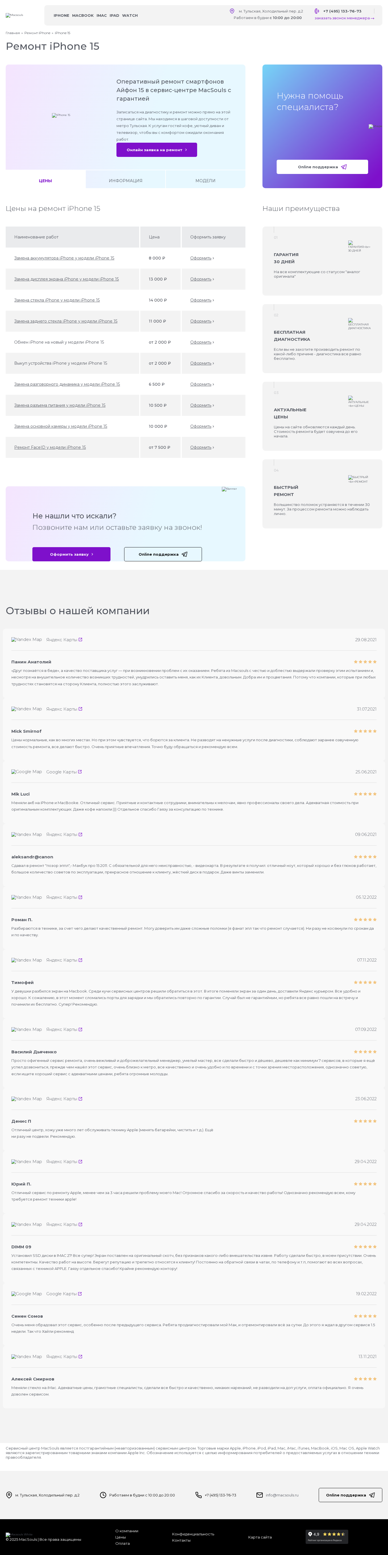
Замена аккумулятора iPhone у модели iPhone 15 (64, 258)
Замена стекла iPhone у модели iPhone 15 (57, 300)
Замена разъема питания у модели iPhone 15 (59, 405)
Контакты (181, 1540)
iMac (102, 15)
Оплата (122, 1543)
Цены (45, 180)
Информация (126, 180)
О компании (126, 1531)
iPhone (61, 15)
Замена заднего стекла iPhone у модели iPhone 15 (65, 321)
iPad (114, 15)
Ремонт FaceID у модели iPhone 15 (50, 447)
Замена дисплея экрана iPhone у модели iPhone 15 (66, 279)
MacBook (83, 15)
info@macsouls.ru (282, 1495)
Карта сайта (260, 1537)
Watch (130, 15)
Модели (205, 180)
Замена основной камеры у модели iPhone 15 (60, 426)
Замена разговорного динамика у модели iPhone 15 (67, 384)
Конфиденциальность (193, 1534)
